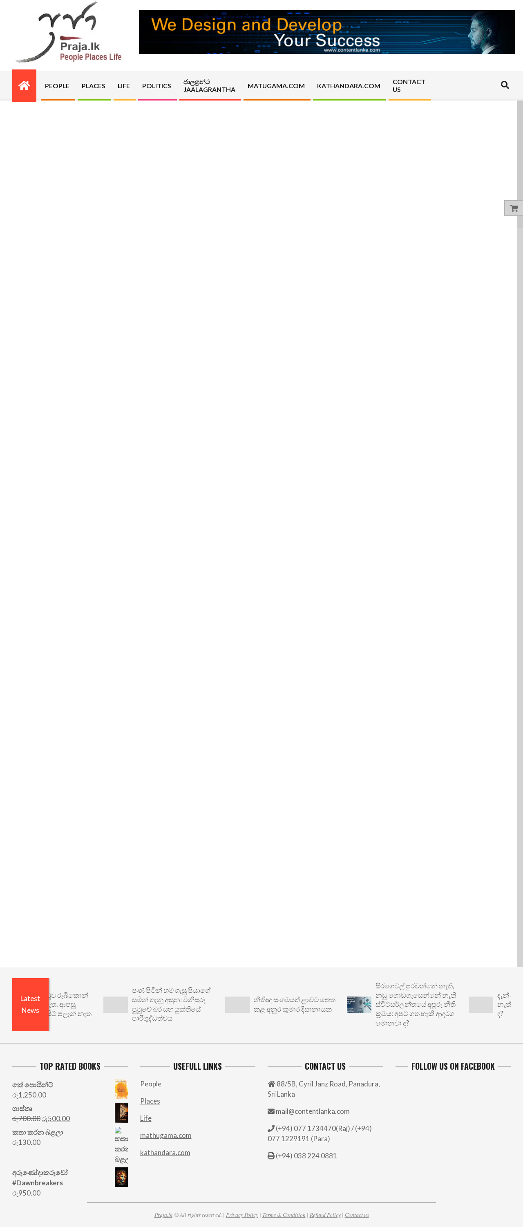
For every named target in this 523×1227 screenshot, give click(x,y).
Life (146, 1118)
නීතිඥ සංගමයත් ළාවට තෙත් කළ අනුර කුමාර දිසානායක (280, 1004)
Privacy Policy (242, 1214)
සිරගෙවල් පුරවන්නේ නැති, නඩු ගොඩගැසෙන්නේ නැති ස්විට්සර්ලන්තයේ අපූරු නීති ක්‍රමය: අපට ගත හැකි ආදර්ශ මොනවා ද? (401, 1004)
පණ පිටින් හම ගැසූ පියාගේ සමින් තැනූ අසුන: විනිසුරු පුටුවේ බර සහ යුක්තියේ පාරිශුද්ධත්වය (157, 1004)
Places (150, 1101)
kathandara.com (165, 1152)
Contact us (357, 1214)
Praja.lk (163, 1214)
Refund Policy (325, 1214)
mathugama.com (166, 1135)
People (150, 1083)
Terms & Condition (284, 1214)
